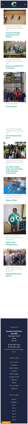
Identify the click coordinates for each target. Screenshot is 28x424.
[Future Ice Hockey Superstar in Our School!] (15, 17)
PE (18, 160)
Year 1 (13, 28)
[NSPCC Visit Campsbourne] (15, 219)
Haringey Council (14, 377)
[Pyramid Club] (15, 87)
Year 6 (8, 63)
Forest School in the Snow (13, 137)
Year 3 (18, 28)
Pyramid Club (11, 106)
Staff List (14, 383)
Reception (20, 26)
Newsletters (14, 365)
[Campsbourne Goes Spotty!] (15, 257)
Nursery (14, 399)
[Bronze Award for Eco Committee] (15, 49)
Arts (12, 26)
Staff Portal (14, 388)
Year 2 (15, 28)
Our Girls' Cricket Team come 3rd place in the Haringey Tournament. (14, 170)
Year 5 (17, 197)
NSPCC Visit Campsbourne (11, 243)
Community (15, 26)
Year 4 (20, 28)
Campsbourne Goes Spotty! (13, 275)
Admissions (14, 380)
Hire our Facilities (14, 386)
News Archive (14, 362)
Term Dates (14, 371)
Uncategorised (8, 28)
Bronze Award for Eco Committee (14, 67)
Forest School (14, 59)
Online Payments (14, 374)
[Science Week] (15, 185)
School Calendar (14, 368)
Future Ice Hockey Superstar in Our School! (13, 35)
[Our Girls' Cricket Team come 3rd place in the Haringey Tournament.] (15, 150)
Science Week (11, 200)
